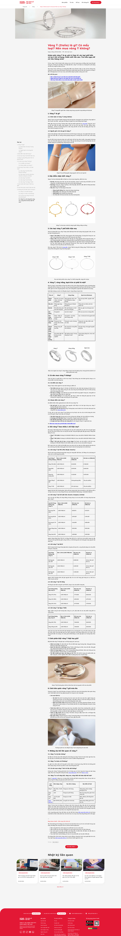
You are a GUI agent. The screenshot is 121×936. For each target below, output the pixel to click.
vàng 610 (54, 778)
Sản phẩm (64, 2)
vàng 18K (65, 247)
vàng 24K (84, 123)
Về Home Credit (71, 920)
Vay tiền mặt (43, 920)
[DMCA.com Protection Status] (92, 929)
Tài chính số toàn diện (58, 925)
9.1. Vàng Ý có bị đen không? (25, 191)
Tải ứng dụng (95, 2)
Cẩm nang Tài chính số (84, 812)
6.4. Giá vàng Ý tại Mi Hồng (25, 180)
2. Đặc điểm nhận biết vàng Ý (24, 153)
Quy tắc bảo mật (71, 925)
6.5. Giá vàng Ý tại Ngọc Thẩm (26, 182)
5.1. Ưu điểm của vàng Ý (24, 163)
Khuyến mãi (56, 923)
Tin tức (72, 2)
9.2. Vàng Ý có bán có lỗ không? (26, 193)
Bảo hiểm (42, 934)
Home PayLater (44, 925)
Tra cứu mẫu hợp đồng (58, 931)
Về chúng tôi (85, 2)
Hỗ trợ (77, 2)
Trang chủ (25, 6)
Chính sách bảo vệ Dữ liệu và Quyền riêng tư (73, 930)
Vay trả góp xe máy (45, 929)
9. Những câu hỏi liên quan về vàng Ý (26, 189)
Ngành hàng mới (44, 931)
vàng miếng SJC (62, 410)
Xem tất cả (59, 886)
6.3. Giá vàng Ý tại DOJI (24, 178)
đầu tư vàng (85, 772)
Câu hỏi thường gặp (58, 929)
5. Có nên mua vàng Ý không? (24, 161)
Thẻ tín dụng (43, 923)
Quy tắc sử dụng (71, 927)
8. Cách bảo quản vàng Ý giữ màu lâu (26, 187)
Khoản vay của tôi (58, 927)
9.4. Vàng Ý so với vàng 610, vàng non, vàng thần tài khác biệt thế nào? (27, 200)
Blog (33, 6)
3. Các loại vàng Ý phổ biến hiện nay (26, 155)
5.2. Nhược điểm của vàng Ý (25, 165)
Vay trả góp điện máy (45, 927)
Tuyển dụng (70, 923)
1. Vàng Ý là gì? (21, 144)
